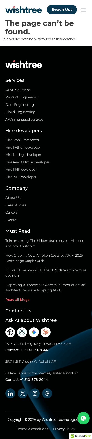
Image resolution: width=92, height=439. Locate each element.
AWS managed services (24, 119)
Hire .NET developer (21, 177)
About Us (12, 197)
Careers (11, 212)
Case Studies (15, 205)
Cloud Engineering (20, 112)
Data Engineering (19, 104)
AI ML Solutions (17, 90)
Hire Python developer (23, 147)
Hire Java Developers (22, 140)
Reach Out (62, 9)
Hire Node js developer (23, 154)
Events (10, 220)
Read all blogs (17, 299)
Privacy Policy (64, 429)
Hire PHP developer (21, 169)
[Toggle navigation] (83, 9)
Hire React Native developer (27, 162)
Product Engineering (22, 97)
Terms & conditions (32, 429)
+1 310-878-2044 (34, 350)
